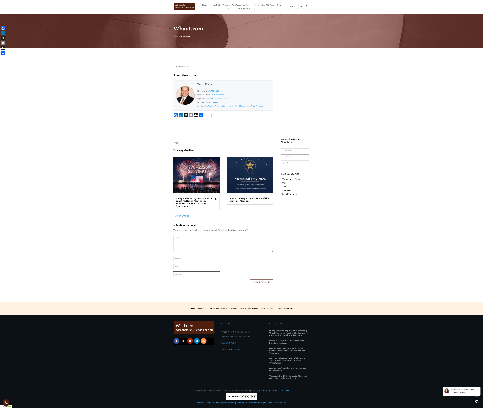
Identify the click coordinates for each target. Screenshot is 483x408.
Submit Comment (261, 282)
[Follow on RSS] (204, 341)
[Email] (3, 43)
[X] (3, 38)
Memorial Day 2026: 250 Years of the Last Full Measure (249, 199)
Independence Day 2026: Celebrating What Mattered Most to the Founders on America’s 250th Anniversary (196, 202)
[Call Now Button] (6, 402)
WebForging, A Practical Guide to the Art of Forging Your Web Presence (233, 106)
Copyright (198, 390)
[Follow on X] (183, 341)
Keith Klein (204, 84)
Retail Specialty (289, 194)
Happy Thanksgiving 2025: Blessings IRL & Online (287, 369)
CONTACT (226, 323)
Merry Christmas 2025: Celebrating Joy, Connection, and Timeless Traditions (287, 360)
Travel (285, 187)
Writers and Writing (291, 179)
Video (285, 183)
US (234, 323)
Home (204, 5)
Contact (231, 9)
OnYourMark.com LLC (219, 95)
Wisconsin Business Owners (218, 98)
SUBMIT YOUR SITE (246, 9)
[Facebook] (3, 28)
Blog (279, 5)
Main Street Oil (212, 102)
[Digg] (3, 48)
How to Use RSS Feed (264, 5)
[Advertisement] (219, 129)
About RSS (215, 5)
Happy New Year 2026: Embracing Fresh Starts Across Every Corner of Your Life (287, 350)
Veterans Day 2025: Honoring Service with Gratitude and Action (288, 377)
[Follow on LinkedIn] (197, 341)
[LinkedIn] (3, 33)
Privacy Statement (260, 390)
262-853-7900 (213, 91)
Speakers (286, 190)
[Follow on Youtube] (190, 341)
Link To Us (285, 390)
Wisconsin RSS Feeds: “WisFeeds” (237, 5)
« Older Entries (181, 215)
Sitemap (274, 390)
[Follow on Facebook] (176, 341)
